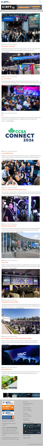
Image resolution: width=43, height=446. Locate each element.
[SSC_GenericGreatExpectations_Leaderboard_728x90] (21, 395)
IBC (3, 115)
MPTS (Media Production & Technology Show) (16, 338)
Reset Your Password (27, 416)
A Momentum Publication (12, 427)
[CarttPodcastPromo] (8, 413)
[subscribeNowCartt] (8, 402)
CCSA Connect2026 (7, 153)
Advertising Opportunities (28, 403)
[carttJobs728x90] (21, 7)
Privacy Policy (25, 418)
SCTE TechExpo (6, 79)
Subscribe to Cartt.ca (27, 407)
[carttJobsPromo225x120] (8, 408)
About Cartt (25, 401)
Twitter (28, 437)
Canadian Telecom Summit (10, 302)
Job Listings (25, 413)
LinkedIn (24, 437)
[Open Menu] (40, 2)
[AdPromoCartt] (8, 417)
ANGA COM (5, 262)
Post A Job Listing (26, 414)
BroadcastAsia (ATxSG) (9, 226)
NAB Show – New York (8, 46)
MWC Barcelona (7, 369)
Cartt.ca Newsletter (27, 409)
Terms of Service (26, 420)
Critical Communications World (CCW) (14, 189)
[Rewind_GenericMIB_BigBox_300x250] (9, 382)
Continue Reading (5, 52)
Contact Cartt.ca (26, 405)
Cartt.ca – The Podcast (27, 410)
